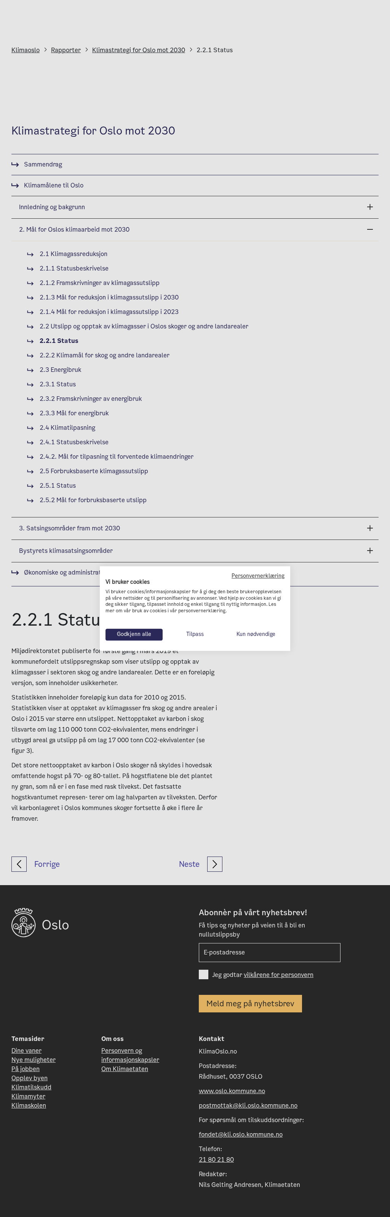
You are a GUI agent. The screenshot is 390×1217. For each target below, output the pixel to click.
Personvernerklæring (258, 576)
